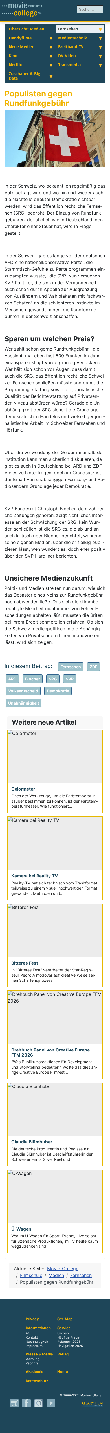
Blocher (32, 678)
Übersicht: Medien (26, 28)
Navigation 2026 (70, 1346)
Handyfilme (20, 37)
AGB (29, 1333)
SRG (53, 678)
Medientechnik (72, 37)
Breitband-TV (70, 46)
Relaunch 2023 (68, 1342)
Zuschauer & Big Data (24, 76)
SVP (70, 678)
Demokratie (58, 691)
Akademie (34, 1372)
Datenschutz (37, 1381)
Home (62, 1372)
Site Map (64, 1319)
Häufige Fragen (69, 1337)
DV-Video (67, 55)
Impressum (34, 1346)
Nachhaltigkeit (37, 1342)
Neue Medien (21, 46)
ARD (12, 678)
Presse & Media (39, 1354)
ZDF (93, 666)
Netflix (15, 64)
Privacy (32, 1319)
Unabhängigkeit (23, 703)
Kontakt (32, 1337)
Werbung (32, 1359)
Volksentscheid (23, 691)
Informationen (38, 1328)
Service (64, 1328)
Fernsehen (68, 28)
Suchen (63, 1333)
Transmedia (69, 64)
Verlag (63, 1354)
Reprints (32, 1364)
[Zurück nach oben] (102, 1426)
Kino (13, 55)
